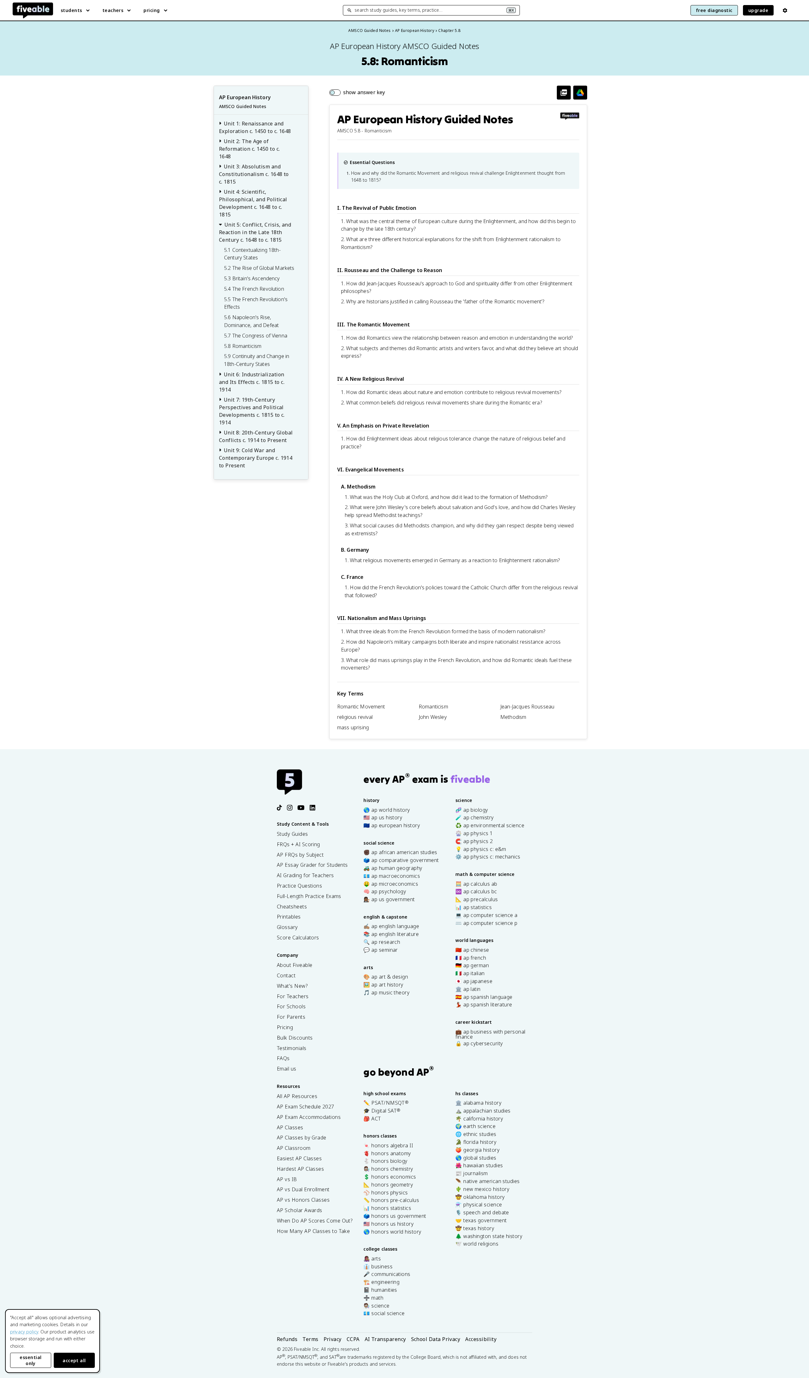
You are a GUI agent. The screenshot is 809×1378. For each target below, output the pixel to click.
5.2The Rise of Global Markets (259, 267)
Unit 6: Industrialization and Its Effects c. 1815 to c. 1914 (251, 382)
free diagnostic (714, 10)
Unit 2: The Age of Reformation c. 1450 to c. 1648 (249, 149)
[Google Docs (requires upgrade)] (580, 93)
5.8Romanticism (242, 346)
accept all (74, 1360)
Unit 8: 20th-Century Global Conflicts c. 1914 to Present (256, 436)
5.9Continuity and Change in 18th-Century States (256, 360)
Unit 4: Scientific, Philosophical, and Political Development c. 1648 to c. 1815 (253, 203)
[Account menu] (785, 10)
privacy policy (24, 1332)
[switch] (357, 92)
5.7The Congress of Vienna (255, 335)
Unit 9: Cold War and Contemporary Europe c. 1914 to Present (255, 458)
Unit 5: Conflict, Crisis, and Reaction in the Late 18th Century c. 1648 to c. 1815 (255, 232)
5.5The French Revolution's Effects (256, 303)
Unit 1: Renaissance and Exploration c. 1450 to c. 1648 (255, 127)
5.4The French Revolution (254, 288)
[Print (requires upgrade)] (564, 93)
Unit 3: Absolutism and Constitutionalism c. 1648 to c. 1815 (254, 174)
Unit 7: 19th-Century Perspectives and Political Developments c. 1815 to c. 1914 (252, 411)
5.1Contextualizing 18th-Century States (252, 253)
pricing (151, 10)
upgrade (758, 10)
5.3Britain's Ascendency (252, 278)
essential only (30, 1360)
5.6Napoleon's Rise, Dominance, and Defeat (251, 321)
